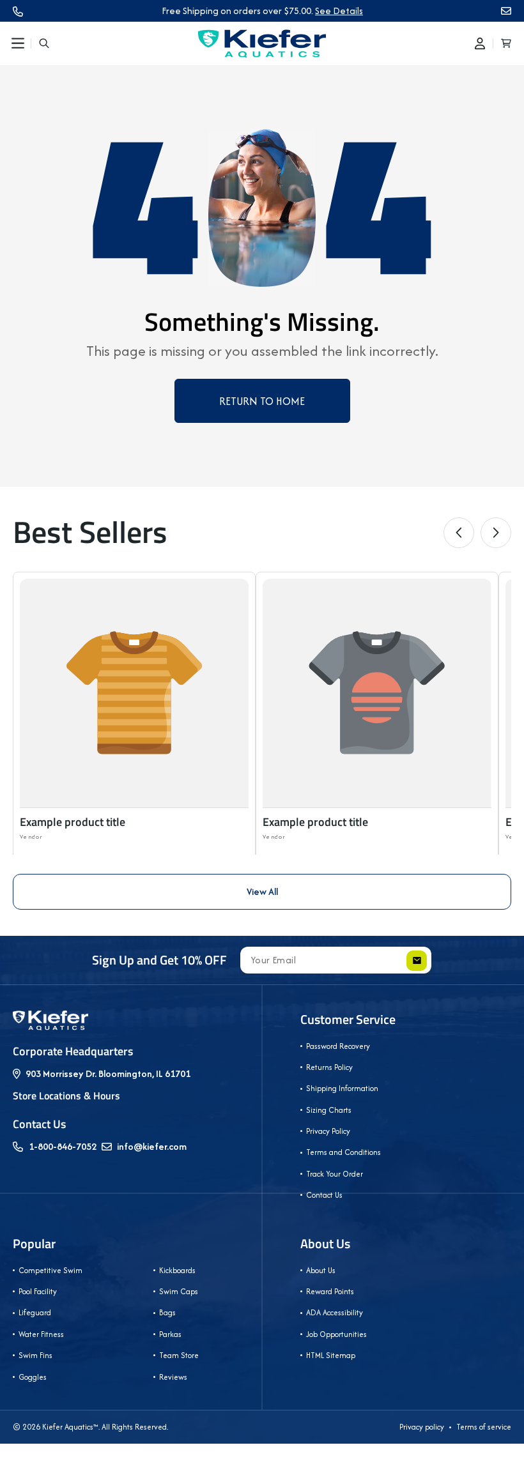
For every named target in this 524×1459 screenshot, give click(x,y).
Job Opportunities (336, 1334)
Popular (34, 1244)
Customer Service (348, 1019)
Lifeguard (35, 1312)
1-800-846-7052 (62, 1146)
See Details (339, 10)
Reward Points (330, 1291)
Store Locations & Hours (66, 1095)
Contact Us (324, 1194)
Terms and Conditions (343, 1152)
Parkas (170, 1334)
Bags (167, 1312)
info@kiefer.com (152, 1146)
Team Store (179, 1355)
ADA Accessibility (334, 1312)
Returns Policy (329, 1067)
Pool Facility (38, 1291)
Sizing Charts (328, 1109)
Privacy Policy (328, 1131)
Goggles (33, 1376)
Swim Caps (178, 1291)
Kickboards (177, 1270)
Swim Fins (35, 1355)
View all (262, 891)
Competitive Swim (50, 1270)
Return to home (262, 401)
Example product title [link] (72, 821)
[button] (18, 43)
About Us (325, 1244)
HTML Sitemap (330, 1355)
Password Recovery (338, 1046)
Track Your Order (334, 1173)
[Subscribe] (416, 961)
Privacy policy (421, 1426)
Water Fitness (41, 1334)
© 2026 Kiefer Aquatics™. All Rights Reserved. (90, 1426)
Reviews (173, 1376)
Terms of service (483, 1426)
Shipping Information (342, 1088)
